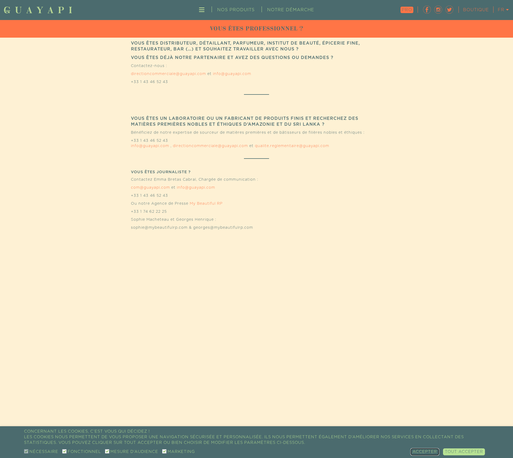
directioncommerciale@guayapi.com (168, 74)
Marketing (181, 452)
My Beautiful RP (206, 204)
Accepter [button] (425, 452)
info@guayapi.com (232, 74)
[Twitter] (449, 9)
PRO (407, 10)
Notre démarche (290, 10)
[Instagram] (438, 9)
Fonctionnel (84, 452)
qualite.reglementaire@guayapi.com (292, 146)
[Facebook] (427, 9)
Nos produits (236, 10)
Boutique (476, 10)
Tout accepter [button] (464, 452)
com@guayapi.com (150, 187)
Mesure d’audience (134, 452)
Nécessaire (43, 452)
